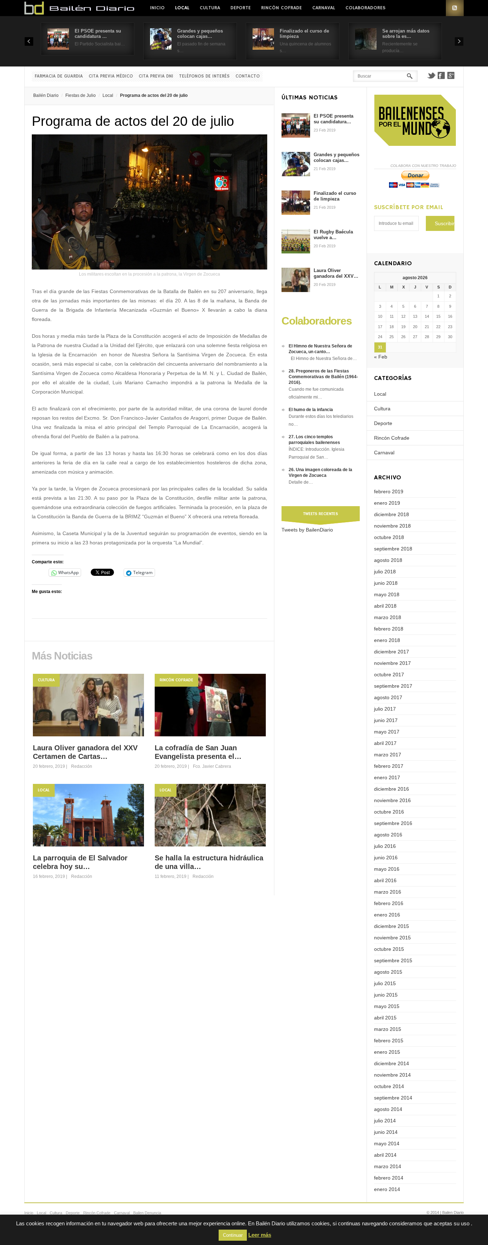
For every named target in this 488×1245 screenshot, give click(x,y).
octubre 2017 (389, 674)
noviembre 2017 (392, 663)
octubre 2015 (389, 949)
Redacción (81, 766)
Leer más (259, 1235)
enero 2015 (387, 1052)
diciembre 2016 (391, 789)
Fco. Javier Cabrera (212, 766)
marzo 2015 (387, 1029)
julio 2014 (385, 1120)
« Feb (380, 357)
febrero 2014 (388, 1178)
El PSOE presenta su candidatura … (98, 33)
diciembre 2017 (391, 651)
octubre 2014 (389, 1086)
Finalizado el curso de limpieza (335, 196)
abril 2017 (385, 743)
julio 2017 (385, 709)
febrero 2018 (388, 629)
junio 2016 (386, 857)
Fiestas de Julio (80, 95)
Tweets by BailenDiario (307, 530)
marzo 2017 (387, 754)
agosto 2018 (388, 560)
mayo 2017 (386, 732)
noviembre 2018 (392, 526)
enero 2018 (387, 640)
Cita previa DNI (156, 76)
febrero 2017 (388, 766)
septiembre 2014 (393, 1098)
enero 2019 (387, 503)
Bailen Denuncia (147, 1213)
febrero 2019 (388, 491)
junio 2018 (386, 583)
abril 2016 (385, 880)
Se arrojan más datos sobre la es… (405, 33)
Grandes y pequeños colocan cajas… (200, 33)
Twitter (431, 75)
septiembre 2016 (393, 823)
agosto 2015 (388, 972)
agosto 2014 (388, 1109)
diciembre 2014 (391, 1063)
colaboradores (365, 8)
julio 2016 (385, 846)
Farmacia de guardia (59, 76)
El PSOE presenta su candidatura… (333, 118)
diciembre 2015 (391, 926)
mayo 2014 (386, 1143)
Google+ (451, 75)
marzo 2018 (387, 617)
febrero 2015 (388, 1040)
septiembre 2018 (393, 549)
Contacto (247, 76)
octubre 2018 (389, 537)
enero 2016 (387, 915)
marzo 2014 (387, 1166)
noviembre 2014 (392, 1075)
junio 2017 (386, 720)
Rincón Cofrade (281, 8)
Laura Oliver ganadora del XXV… (336, 273)
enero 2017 (387, 777)
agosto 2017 (388, 697)
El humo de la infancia (311, 409)
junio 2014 (386, 1132)
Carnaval (323, 8)
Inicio (157, 8)
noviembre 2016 (392, 800)
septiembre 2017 (393, 686)
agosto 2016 (388, 835)
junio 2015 (386, 995)
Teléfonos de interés (204, 76)
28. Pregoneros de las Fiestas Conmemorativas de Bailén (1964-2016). (323, 377)
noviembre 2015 (392, 937)
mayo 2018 (386, 594)
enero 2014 (387, 1189)
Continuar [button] (233, 1235)
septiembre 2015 (393, 960)
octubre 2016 (389, 812)
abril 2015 (385, 1018)
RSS (455, 8)
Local (182, 8)
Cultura (210, 8)
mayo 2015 (386, 1006)
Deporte (240, 8)
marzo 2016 (387, 892)
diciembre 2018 (391, 514)
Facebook (441, 75)
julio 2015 (385, 983)
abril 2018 (385, 606)
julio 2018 (385, 571)
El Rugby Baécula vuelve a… (333, 234)
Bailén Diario (46, 95)
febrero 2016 (388, 903)
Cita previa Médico (111, 76)
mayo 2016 (386, 869)
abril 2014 (385, 1155)
